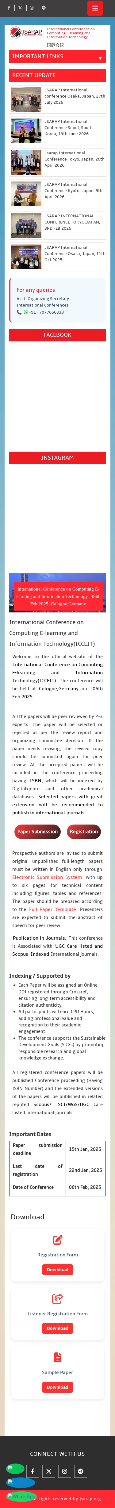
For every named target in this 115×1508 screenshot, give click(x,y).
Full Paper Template (52, 909)
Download (57, 1269)
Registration (84, 832)
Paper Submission (37, 832)
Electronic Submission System (47, 877)
